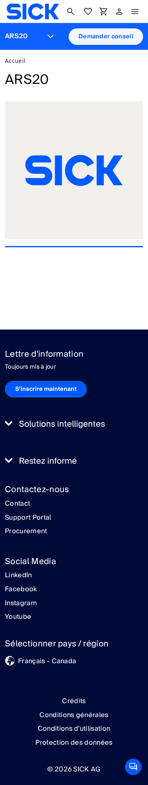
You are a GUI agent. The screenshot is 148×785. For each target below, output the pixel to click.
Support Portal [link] (28, 518)
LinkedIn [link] (18, 575)
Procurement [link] (26, 531)
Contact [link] (17, 504)
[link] (33, 11)
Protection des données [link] (73, 742)
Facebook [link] (21, 589)
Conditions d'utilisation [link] (74, 728)
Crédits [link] (74, 701)
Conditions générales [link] (73, 715)
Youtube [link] (18, 617)
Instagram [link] (21, 603)
